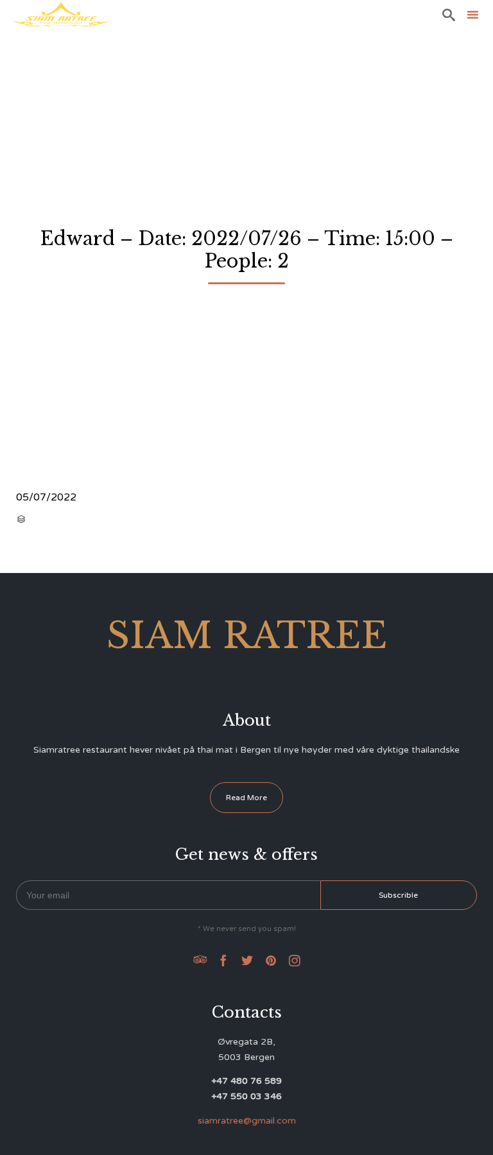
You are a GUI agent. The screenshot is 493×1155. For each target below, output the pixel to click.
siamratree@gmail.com (247, 1120)
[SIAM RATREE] (61, 14)
